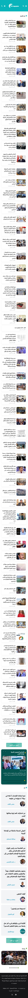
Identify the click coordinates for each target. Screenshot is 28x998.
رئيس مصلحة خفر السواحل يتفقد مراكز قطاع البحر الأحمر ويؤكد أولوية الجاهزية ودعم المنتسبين (9, 578)
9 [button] (14, 780)
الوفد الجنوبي (21, 893)
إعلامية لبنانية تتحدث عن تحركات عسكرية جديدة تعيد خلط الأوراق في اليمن (9, 613)
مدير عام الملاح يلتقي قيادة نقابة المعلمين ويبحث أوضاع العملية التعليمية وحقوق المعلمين (9, 206)
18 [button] (3, 780)
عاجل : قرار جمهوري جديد (20, 327)
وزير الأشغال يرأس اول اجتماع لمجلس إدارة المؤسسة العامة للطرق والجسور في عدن (9, 59)
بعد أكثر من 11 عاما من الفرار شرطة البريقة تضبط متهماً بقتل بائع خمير (9, 660)
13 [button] (9, 780)
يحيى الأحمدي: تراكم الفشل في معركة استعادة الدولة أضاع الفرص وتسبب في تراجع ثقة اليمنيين (9, 469)
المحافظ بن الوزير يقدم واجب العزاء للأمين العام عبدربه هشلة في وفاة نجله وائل (9, 349)
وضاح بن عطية (11, 899)
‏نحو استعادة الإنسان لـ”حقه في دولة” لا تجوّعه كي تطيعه (15, 796)
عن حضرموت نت (21, 988)
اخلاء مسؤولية (6, 988)
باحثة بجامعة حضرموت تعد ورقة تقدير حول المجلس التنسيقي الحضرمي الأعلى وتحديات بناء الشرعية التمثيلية (9, 636)
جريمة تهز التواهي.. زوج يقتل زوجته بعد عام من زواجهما (9, 491)
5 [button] (19, 780)
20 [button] (19, 782)
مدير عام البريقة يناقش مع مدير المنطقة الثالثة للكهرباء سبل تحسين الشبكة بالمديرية (9, 386)
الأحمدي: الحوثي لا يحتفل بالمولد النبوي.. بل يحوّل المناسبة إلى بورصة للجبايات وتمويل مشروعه (9, 696)
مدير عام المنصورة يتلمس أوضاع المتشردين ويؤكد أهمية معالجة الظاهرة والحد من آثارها (10, 648)
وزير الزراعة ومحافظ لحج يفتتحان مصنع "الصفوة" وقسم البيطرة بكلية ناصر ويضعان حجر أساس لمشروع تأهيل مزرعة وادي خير (9, 291)
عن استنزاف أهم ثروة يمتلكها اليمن (16, 814)
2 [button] (23, 780)
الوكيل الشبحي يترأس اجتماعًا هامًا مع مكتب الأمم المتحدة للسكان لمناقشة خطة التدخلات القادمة (9, 242)
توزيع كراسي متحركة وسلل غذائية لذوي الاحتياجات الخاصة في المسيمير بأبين (9, 410)
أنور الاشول (11, 914)
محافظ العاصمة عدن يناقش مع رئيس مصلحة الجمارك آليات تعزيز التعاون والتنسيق (9, 624)
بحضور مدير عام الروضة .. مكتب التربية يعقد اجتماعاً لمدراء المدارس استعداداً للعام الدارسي (9, 255)
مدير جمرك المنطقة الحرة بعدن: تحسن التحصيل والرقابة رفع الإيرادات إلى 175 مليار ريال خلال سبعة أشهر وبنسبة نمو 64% (9, 362)
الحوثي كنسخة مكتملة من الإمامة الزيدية (14, 831)
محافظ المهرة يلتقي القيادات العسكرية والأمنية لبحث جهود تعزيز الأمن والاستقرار (9, 375)
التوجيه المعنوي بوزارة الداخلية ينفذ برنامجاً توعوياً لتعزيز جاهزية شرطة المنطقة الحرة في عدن (9, 194)
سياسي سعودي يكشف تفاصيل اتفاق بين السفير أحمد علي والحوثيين (10, 555)
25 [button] (13, 782)
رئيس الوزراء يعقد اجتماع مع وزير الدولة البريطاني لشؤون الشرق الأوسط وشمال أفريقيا (9, 83)
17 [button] (4, 780)
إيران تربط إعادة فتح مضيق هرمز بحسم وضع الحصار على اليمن (9, 502)
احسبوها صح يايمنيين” (18, 908)
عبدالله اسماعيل (11, 839)
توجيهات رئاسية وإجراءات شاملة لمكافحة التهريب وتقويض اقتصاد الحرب (10, 267)
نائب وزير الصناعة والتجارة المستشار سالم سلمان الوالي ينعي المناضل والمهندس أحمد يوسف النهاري (9, 530)
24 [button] (14, 782)
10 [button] (13, 780)
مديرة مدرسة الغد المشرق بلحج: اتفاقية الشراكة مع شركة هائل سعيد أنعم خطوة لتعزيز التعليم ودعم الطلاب (9, 432)
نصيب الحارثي (11, 884)
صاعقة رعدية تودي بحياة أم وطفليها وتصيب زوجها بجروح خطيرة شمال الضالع (9, 566)
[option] (14, 766)
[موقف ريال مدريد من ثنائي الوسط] (14, 958)
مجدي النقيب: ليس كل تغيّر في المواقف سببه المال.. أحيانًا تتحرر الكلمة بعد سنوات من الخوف (9, 672)
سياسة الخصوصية (13, 988)
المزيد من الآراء (14, 940)
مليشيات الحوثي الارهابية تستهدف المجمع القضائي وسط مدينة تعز (10, 171)
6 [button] (18, 780)
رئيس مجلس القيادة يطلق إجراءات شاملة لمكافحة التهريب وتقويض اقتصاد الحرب (10, 317)
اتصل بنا (10, 991)
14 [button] (8, 780)
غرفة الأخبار (11, 931)
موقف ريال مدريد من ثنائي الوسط (17, 962)
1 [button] (24, 780)
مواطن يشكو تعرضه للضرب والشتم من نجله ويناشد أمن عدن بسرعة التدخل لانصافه (9, 721)
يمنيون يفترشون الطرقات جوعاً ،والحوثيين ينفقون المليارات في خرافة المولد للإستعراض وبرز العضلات (15, 874)
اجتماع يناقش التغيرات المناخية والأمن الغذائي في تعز (10, 481)
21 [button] (18, 782)
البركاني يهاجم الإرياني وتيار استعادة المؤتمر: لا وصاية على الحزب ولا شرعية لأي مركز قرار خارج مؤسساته (10, 229)
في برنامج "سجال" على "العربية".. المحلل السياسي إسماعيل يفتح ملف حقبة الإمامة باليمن (10, 733)
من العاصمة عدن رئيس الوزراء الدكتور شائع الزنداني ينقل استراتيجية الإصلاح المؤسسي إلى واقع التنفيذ (14, 851)
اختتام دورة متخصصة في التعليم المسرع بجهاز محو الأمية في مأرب (10, 145)
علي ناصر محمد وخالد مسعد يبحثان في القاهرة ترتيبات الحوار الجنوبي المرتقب (9, 278)
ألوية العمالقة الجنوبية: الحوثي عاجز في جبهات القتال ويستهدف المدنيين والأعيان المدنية (9, 601)
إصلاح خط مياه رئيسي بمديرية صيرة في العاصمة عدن (10, 106)
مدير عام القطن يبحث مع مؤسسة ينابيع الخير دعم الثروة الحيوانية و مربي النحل (9, 48)
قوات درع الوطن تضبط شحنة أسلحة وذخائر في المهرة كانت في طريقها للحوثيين (10, 305)
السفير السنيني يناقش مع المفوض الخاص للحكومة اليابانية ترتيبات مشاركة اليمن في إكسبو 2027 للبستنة (9, 398)
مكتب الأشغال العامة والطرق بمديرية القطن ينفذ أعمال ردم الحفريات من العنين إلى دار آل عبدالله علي (9, 94)
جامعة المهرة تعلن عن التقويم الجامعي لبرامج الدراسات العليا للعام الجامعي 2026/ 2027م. (9, 337)
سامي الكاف (11, 804)
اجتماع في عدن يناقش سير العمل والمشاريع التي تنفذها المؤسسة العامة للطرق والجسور (9, 118)
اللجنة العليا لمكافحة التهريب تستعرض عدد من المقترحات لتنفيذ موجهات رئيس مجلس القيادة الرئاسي (9, 36)
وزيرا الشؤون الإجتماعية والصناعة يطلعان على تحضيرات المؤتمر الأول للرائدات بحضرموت (10, 71)
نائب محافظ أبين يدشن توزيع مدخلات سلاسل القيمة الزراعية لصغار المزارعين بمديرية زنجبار (14, 774)
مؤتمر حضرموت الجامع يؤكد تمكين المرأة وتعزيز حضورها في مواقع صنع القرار (9, 684)
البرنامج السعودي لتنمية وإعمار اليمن (17, 753)
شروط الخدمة (16, 991)
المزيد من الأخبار (13, 745)
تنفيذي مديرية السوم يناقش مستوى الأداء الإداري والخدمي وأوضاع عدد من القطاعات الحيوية (9, 709)
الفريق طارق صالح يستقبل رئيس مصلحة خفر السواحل (9, 218)
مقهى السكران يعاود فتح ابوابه (10, 589)
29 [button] (8, 782)
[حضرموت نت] (14, 5)
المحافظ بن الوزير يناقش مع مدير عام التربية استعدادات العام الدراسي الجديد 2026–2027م (9, 543)
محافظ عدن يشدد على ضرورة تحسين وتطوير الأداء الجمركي (9, 182)
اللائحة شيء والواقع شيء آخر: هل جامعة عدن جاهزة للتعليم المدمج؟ (14, 924)
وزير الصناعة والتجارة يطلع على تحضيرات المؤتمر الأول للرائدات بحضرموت (9, 420)
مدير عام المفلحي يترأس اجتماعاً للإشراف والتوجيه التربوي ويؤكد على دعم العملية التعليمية (10, 23)
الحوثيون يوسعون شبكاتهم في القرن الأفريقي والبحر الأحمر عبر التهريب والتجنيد (9, 444)
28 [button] (9, 782)
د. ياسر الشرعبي (11, 862)
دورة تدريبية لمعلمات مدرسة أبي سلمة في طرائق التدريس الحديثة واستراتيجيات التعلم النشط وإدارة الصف (9, 456)
